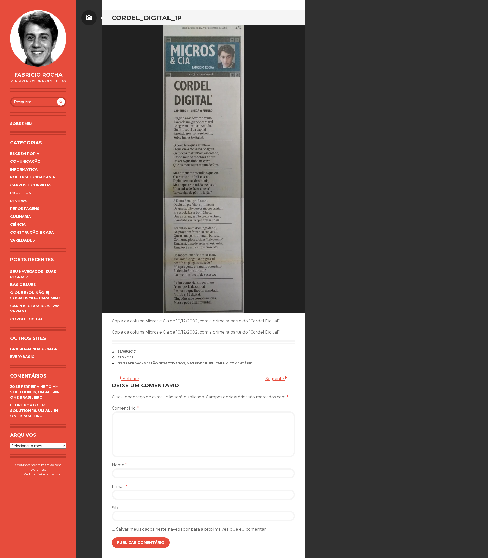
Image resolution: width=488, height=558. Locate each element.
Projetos (20, 193)
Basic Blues (23, 284)
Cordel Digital (26, 319)
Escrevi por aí (25, 153)
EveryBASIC (22, 356)
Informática (24, 169)
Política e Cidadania (32, 177)
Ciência (18, 224)
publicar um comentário (229, 363)
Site (115, 507)
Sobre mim (21, 123)
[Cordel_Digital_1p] (203, 169)
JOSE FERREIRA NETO (31, 386)
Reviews (18, 201)
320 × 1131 (125, 357)
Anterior (130, 378)
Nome (119, 465)
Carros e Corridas (31, 185)
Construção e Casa (32, 232)
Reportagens (24, 208)
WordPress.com (49, 474)
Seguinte (275, 378)
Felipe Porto (24, 405)
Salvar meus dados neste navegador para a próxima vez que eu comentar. (191, 529)
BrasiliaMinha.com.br (33, 348)
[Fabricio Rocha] (38, 38)
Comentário (125, 408)
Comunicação (25, 161)
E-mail (119, 486)
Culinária (20, 216)
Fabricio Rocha (38, 75)
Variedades (22, 240)
